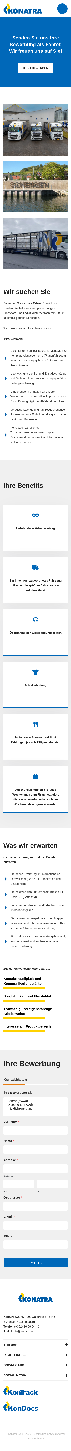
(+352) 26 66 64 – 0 (26, 1326)
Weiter (36, 1262)
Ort (38, 1191)
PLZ (5, 1191)
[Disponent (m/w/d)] (35, 1105)
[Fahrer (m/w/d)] (35, 1101)
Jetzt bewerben (35, 68)
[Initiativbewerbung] (35, 1109)
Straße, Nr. (8, 1176)
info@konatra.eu (23, 1331)
